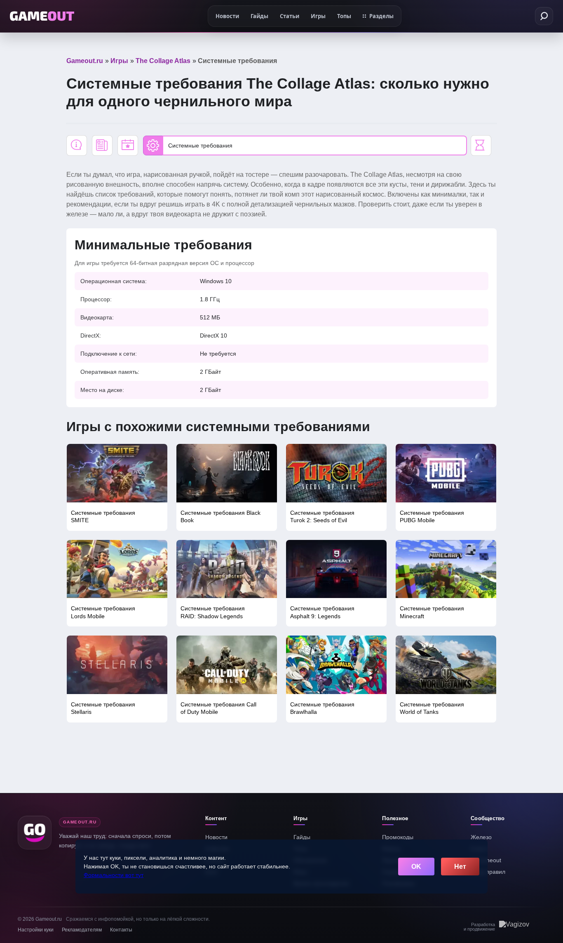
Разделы (381, 16)
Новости (216, 837)
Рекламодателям (82, 930)
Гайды (301, 837)
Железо (481, 837)
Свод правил (488, 871)
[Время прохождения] (481, 145)
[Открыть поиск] (544, 16)
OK (416, 866)
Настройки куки (36, 930)
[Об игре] (76, 145)
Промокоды (397, 837)
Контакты (121, 930)
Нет (460, 866)
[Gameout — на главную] (42, 16)
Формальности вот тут (113, 875)
